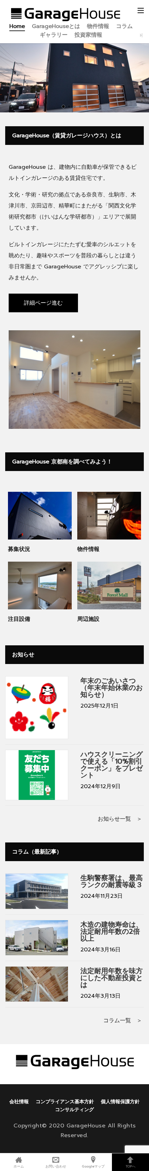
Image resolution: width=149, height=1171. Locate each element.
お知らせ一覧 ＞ (120, 819)
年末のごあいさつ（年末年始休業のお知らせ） (111, 687)
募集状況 (19, 549)
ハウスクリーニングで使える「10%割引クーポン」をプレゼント (111, 764)
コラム (124, 26)
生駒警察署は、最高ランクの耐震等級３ (111, 881)
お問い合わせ (55, 1166)
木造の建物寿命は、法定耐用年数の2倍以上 (111, 931)
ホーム (19, 1166)
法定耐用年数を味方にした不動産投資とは (111, 978)
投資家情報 (88, 35)
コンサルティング (74, 1109)
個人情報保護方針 (120, 1101)
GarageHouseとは (56, 26)
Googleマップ (93, 1166)
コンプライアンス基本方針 (65, 1101)
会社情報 (19, 1101)
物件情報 (98, 26)
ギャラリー (54, 35)
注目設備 (19, 619)
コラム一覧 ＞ (122, 1020)
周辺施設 (88, 619)
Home (17, 26)
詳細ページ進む (43, 303)
